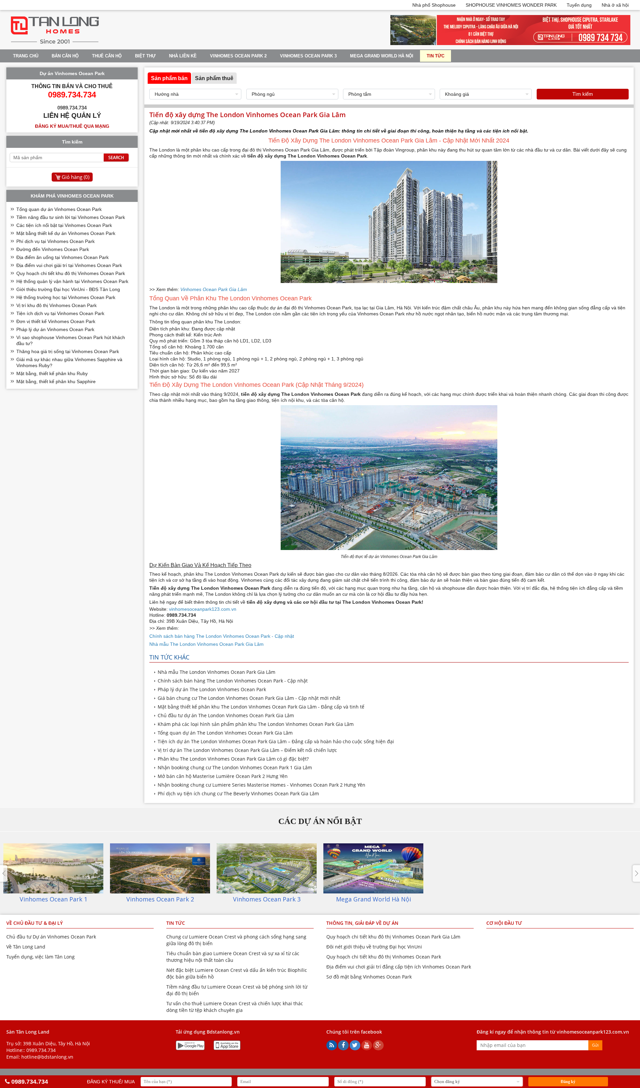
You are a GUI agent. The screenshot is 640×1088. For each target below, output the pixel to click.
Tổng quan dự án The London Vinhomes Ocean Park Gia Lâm (225, 733)
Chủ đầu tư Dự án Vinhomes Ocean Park (51, 936)
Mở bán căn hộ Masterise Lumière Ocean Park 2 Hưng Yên (223, 776)
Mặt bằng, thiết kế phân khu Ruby (52, 373)
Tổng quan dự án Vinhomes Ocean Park (59, 209)
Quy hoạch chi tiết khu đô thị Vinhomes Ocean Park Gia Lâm (393, 936)
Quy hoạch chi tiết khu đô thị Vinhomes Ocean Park (70, 273)
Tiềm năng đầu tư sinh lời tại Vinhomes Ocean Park (70, 217)
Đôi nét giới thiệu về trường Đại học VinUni (374, 946)
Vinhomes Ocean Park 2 (238, 55)
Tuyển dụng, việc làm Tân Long (40, 957)
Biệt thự (145, 55)
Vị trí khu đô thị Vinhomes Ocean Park (56, 305)
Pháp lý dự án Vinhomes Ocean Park (55, 329)
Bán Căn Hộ (65, 55)
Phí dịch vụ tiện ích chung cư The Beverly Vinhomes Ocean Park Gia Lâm (238, 793)
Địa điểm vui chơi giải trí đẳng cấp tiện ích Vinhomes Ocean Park (398, 967)
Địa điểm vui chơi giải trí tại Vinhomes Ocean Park (69, 265)
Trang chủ (25, 55)
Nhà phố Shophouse (434, 5)
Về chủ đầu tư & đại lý (34, 923)
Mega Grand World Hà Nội (381, 55)
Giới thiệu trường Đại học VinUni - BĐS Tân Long (68, 289)
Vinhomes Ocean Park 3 (308, 55)
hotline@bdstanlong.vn (47, 1057)
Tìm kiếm (582, 94)
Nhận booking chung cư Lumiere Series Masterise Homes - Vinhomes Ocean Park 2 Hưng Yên (261, 785)
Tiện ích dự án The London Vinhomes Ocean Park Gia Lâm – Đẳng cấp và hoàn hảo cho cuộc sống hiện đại (276, 741)
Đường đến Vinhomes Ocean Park (52, 249)
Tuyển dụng (579, 5)
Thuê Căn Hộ (107, 55)
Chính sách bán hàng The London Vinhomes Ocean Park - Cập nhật (233, 680)
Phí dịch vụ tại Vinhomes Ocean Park (55, 241)
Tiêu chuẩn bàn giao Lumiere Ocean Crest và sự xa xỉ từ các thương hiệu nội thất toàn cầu (232, 956)
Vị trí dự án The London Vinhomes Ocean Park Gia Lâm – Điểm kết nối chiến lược (247, 750)
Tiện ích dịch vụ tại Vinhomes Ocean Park (60, 313)
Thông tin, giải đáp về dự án (362, 923)
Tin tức (435, 55)
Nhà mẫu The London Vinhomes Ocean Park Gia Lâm (216, 672)
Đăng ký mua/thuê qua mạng (72, 126)
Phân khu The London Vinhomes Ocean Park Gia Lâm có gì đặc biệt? (233, 759)
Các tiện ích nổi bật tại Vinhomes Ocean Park (64, 225)
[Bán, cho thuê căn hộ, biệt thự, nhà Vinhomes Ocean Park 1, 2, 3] (55, 43)
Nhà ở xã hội (615, 5)
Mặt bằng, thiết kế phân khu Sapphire (56, 381)
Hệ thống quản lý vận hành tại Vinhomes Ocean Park (72, 281)
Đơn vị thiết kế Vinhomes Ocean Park (55, 321)
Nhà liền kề (183, 55)
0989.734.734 (41, 1050)
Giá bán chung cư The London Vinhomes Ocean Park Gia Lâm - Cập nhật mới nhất (249, 698)
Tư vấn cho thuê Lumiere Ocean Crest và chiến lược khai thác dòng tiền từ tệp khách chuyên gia (234, 1006)
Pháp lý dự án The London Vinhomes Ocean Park (212, 689)
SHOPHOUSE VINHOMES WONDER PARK (511, 5)
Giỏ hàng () (75, 177)
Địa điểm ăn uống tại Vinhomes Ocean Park (62, 257)
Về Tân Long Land (25, 946)
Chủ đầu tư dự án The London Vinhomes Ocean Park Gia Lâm (226, 715)
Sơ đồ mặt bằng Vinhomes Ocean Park (369, 977)
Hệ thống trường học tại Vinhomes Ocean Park (65, 297)
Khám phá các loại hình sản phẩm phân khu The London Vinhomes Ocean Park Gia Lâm (256, 724)
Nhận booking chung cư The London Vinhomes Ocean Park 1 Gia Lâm (235, 767)
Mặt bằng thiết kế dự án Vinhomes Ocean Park (65, 233)
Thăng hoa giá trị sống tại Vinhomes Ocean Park (67, 351)
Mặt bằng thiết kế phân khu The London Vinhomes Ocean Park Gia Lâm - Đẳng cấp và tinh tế (261, 707)
